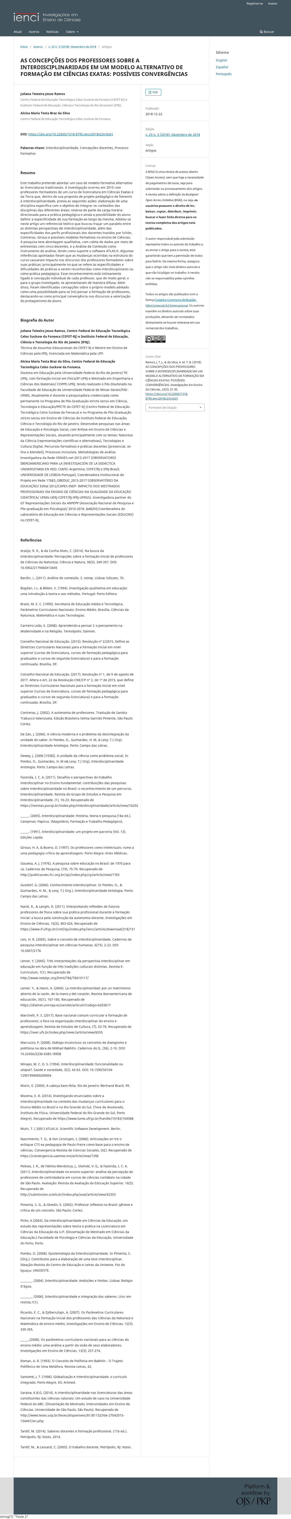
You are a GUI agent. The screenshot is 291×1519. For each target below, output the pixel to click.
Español (222, 67)
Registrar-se (255, 3)
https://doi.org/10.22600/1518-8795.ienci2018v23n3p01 (70, 134)
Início (24, 47)
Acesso (272, 3)
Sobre (71, 31)
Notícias (52, 31)
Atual (18, 31)
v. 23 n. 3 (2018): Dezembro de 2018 (72, 47)
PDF (155, 92)
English (221, 60)
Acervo (34, 31)
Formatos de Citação (163, 407)
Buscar (268, 31)
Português (224, 74)
